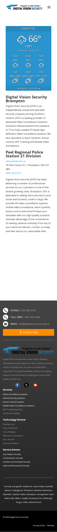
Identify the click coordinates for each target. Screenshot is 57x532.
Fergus (19, 502)
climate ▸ (28, 88)
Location (30, 332)
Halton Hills (9, 498)
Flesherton (47, 490)
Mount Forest (35, 502)
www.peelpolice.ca (15, 161)
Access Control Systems (13, 402)
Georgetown (42, 494)
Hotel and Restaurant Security (16, 465)
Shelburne (27, 486)
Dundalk (49, 486)
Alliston (8, 490)
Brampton (31, 494)
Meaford (38, 490)
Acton (51, 494)
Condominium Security (13, 458)
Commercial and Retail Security (16, 461)
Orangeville (17, 486)
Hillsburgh (47, 498)
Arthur (25, 502)
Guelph (24, 498)
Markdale (7, 494)
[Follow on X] (26, 385)
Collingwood (17, 490)
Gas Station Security (12, 454)
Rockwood (33, 498)
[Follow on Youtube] (35, 385)
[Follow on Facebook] (17, 385)
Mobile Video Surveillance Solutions (19, 405)
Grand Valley (38, 486)
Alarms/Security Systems (14, 398)
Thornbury (28, 490)
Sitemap (50, 525)
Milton (18, 498)
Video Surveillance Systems (15, 394)
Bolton (23, 494)
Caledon (16, 494)
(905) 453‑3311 (14, 173)
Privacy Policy (39, 525)
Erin (40, 498)
